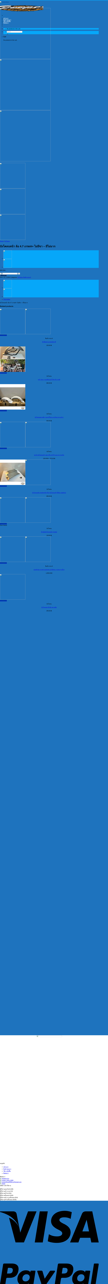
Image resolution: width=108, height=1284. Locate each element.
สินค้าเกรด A (27, 277)
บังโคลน (7, 241)
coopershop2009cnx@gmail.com (11, 1182)
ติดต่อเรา (6, 1173)
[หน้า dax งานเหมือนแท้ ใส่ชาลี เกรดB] (12, 371)
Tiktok (3, 1183)
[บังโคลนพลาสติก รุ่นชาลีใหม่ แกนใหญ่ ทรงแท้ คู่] (12, 409)
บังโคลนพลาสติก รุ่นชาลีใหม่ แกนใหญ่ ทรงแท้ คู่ (49, 417)
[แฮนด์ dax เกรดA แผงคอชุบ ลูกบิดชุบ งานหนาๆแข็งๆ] (25, 561)
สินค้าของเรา (7, 1169)
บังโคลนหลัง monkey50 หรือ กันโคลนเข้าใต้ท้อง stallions (49, 492)
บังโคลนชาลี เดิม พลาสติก (49, 607)
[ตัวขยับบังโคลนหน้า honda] (25, 522)
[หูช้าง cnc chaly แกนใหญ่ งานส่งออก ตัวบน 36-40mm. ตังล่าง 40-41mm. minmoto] (7, 258)
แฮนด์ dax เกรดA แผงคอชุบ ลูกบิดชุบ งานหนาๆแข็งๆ (49, 569)
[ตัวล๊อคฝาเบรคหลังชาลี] (25, 333)
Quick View (3, 335)
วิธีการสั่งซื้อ (7, 1171)
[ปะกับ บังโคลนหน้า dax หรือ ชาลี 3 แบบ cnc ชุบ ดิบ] (25, 447)
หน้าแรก (5, 1167)
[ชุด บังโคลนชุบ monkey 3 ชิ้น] (7, 267)
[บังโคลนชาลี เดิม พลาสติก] (12, 599)
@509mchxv (5, 1178)
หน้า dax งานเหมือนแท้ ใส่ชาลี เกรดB (49, 379)
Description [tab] (6, 299)
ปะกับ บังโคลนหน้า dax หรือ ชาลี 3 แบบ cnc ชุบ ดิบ (49, 455)
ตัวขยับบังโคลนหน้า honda (49, 532)
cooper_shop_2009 (7, 1180)
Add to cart (3, 275)
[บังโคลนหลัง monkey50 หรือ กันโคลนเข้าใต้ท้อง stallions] (25, 484)
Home (2, 241)
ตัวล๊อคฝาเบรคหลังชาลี (49, 342)
